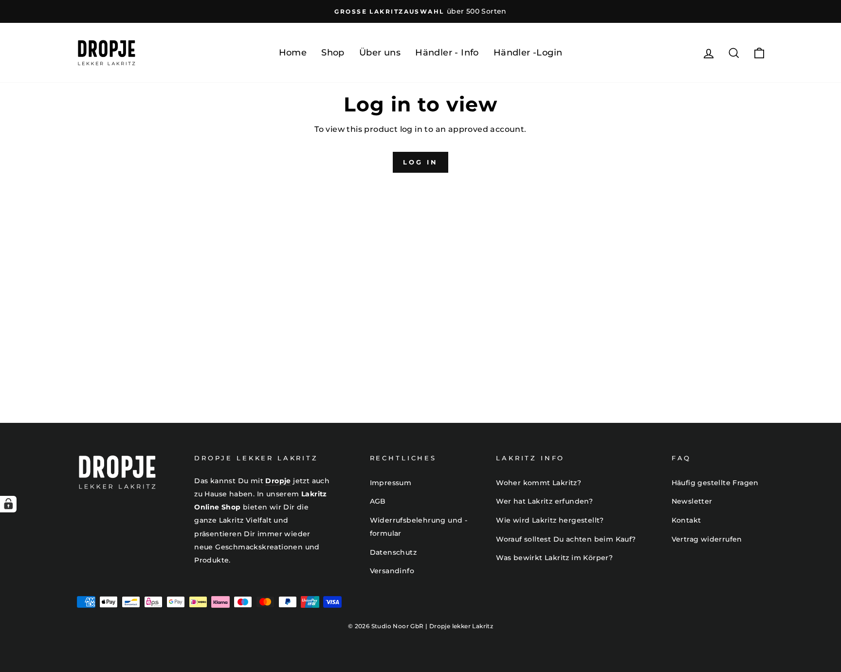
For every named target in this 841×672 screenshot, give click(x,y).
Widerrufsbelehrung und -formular (419, 526)
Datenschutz (393, 552)
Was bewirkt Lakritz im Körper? (554, 558)
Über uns (380, 52)
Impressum (391, 483)
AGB (378, 501)
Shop (333, 52)
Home (293, 52)
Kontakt (686, 520)
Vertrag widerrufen (707, 539)
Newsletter (692, 501)
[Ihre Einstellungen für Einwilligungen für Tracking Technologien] (8, 504)
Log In (420, 162)
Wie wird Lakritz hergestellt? (550, 520)
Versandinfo (392, 571)
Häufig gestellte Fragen (715, 483)
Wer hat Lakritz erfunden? (544, 501)
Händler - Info (447, 52)
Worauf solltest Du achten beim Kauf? (566, 539)
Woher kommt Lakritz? (538, 483)
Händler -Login (528, 52)
